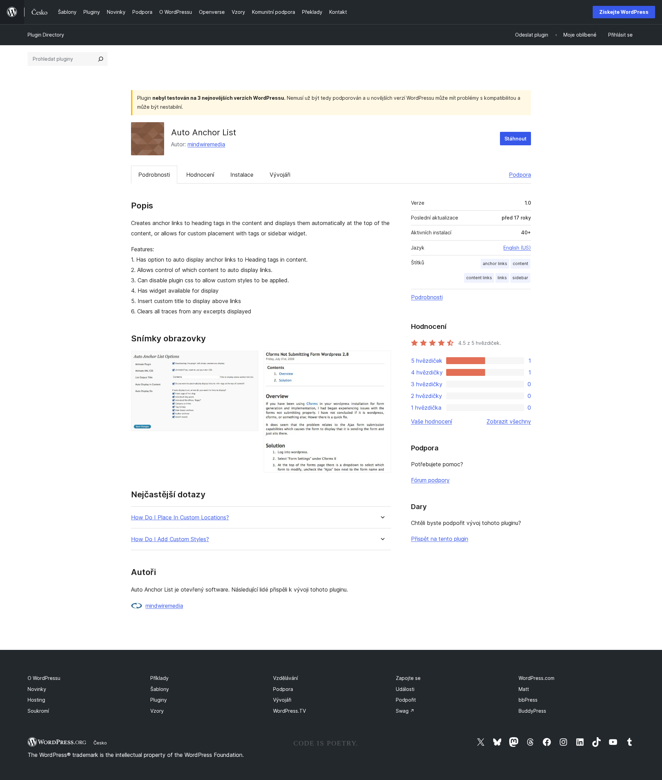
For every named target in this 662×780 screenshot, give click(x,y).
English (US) (517, 248)
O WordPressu (44, 678)
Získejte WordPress (624, 12)
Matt (524, 689)
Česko (100, 742)
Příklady (159, 678)
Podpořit (406, 700)
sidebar (520, 277)
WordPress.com (536, 678)
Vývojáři (280, 174)
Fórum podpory (430, 480)
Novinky (37, 689)
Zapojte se (408, 678)
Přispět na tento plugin (439, 538)
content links (479, 277)
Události (405, 689)
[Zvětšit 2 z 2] (381, 360)
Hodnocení (200, 174)
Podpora (520, 174)
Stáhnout (515, 139)
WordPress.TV (289, 711)
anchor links (495, 263)
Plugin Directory (46, 35)
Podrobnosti (154, 174)
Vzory (157, 711)
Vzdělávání (285, 678)
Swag (405, 711)
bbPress (528, 700)
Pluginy (158, 700)
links (502, 277)
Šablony (159, 689)
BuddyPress (532, 711)
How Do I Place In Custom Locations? (180, 517)
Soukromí (38, 711)
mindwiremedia (206, 144)
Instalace (241, 174)
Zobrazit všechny (509, 421)
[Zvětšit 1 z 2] (248, 360)
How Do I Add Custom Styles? (170, 539)
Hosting (36, 700)
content (520, 263)
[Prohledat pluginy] (101, 59)
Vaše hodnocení (431, 421)
